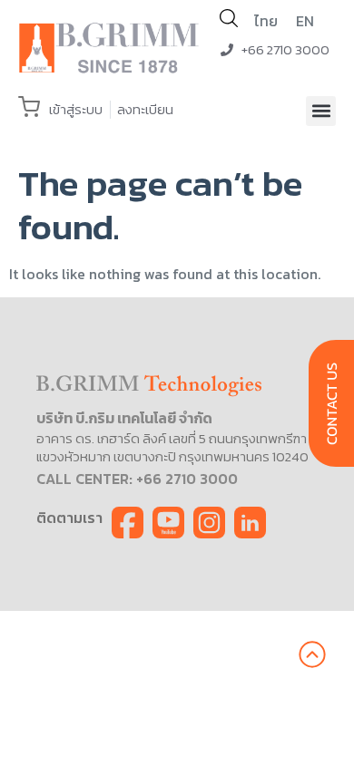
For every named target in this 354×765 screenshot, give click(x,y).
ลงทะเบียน (145, 109)
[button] (321, 111)
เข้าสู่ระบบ (76, 109)
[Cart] (29, 107)
